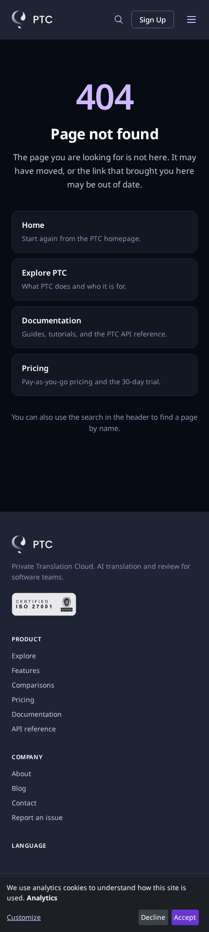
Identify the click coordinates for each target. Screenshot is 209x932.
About (21, 773)
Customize (24, 917)
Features (26, 670)
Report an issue (37, 817)
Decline (153, 917)
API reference (34, 728)
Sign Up (152, 19)
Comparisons (33, 685)
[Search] (118, 19)
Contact (24, 802)
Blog (19, 788)
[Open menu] (191, 19)
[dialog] (104, 904)
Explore (24, 655)
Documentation (37, 714)
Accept (185, 917)
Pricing (23, 699)
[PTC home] (32, 19)
